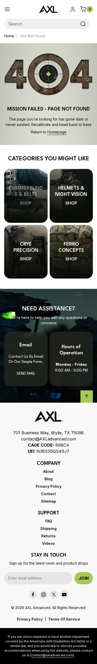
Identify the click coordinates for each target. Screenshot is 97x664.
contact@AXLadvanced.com (48, 438)
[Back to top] (86, 396)
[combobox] (47, 24)
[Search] (83, 24)
